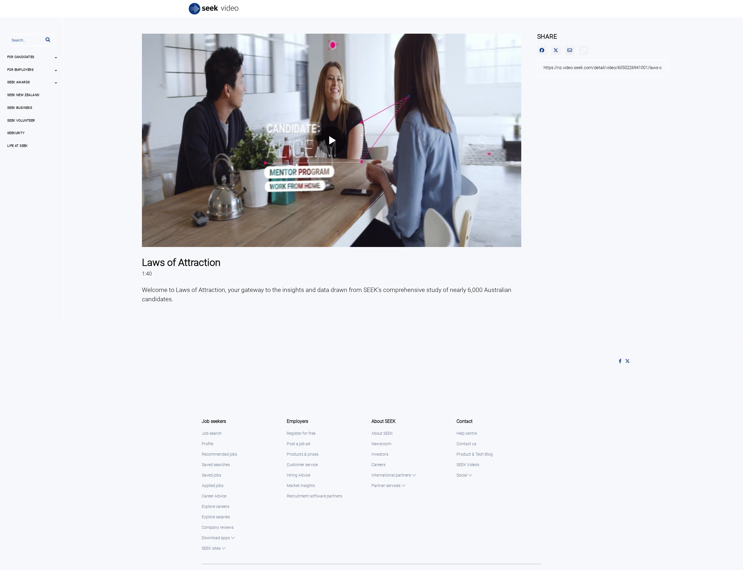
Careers (378, 464)
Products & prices (302, 454)
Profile (207, 443)
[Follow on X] (629, 361)
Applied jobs (212, 485)
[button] (48, 39)
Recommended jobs (219, 454)
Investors (380, 454)
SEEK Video (214, 9)
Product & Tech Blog (475, 454)
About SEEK (382, 433)
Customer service (302, 464)
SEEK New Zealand (23, 95)
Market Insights (301, 485)
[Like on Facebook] (622, 361)
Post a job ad (298, 443)
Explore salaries (216, 517)
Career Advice (214, 496)
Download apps (216, 537)
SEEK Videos (468, 464)
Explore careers (215, 506)
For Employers (20, 70)
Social (462, 475)
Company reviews (218, 527)
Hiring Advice (298, 475)
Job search (212, 433)
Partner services (386, 485)
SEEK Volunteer (21, 120)
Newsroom (381, 443)
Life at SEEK (17, 146)
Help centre (467, 433)
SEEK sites (211, 548)
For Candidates (21, 57)
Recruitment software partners (314, 496)
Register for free (301, 433)
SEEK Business (19, 108)
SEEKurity (16, 133)
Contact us (466, 443)
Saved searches (216, 464)
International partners (391, 475)
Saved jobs (211, 475)
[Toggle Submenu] (56, 57)
